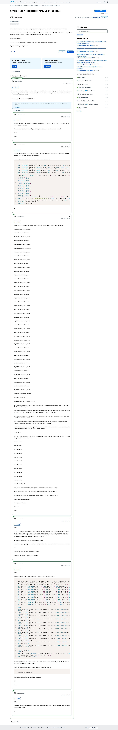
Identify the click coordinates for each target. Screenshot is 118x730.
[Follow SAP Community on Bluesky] (92, 727)
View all (79, 111)
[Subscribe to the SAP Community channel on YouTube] (94, 727)
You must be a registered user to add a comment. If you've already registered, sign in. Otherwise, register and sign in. (41, 104)
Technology (30, 5)
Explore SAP (99, 2)
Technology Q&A (37, 5)
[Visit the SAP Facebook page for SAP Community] (89, 727)
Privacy (21, 727)
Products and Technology (29, 2)
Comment (70, 51)
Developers (44, 2)
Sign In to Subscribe (100, 10)
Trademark (47, 727)
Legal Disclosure (40, 727)
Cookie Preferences (60, 727)
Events (55, 2)
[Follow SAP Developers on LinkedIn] (97, 727)
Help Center (61, 2)
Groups (38, 2)
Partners (50, 2)
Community (18, 2)
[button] (102, 17)
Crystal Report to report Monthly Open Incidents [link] (50, 5)
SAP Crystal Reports (14, 23)
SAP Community (13, 5)
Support (53, 727)
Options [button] (107, 10)
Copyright (33, 727)
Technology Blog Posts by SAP (85, 45)
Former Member (18, 17)
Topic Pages (68, 2)
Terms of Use (27, 727)
